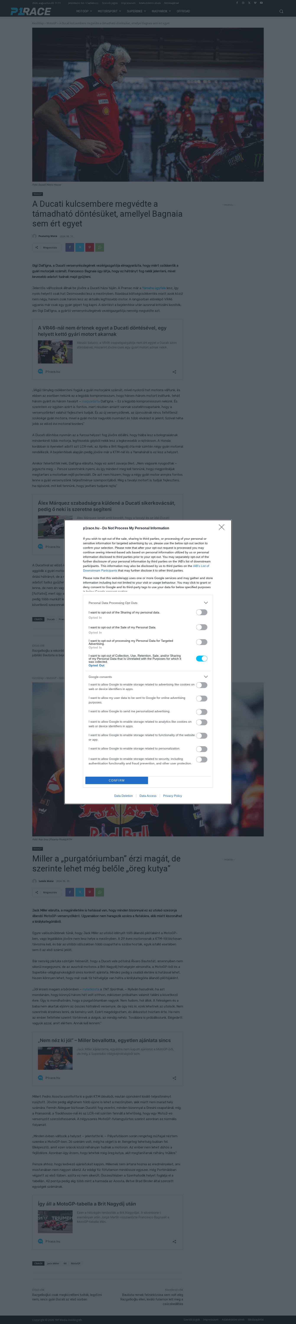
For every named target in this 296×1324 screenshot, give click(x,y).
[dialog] (148, 662)
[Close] (223, 528)
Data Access (148, 795)
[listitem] (148, 602)
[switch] (201, 612)
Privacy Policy (172, 795)
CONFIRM (117, 780)
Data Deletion (123, 795)
